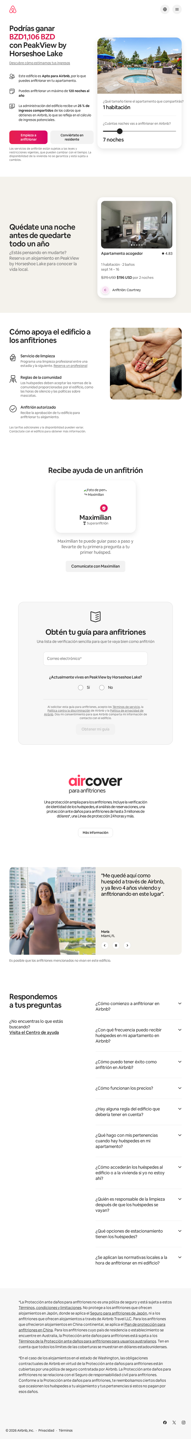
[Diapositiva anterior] (105, 945)
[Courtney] (105, 290)
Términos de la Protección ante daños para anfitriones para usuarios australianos (87, 1341)
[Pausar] (116, 945)
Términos (66, 1430)
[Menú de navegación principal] (177, 9)
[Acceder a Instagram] (183, 1422)
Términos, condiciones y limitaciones (50, 1307)
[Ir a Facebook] (165, 1422)
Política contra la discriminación (69, 711)
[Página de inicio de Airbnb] (12, 9)
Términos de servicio (126, 707)
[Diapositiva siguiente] (127, 945)
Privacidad (46, 1430)
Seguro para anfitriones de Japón (118, 1313)
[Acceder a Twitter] (174, 1422)
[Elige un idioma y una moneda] (165, 9)
